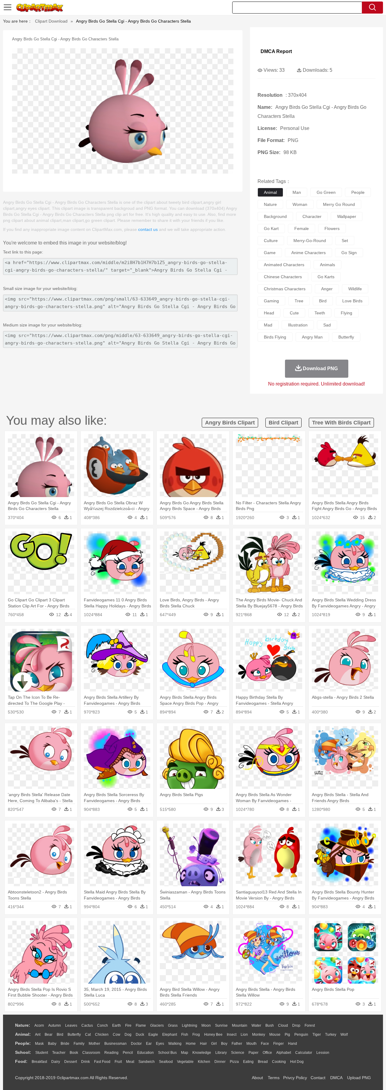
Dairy (55, 1062)
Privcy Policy (295, 1077)
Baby (52, 1043)
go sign (349, 252)
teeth (320, 312)
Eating (248, 1062)
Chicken (102, 1034)
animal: (23, 1034)
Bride (65, 1043)
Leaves (71, 1025)
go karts (326, 276)
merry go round (339, 204)
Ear (149, 1043)
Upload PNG (359, 1077)
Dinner (220, 1062)
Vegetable (185, 1062)
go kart (271, 228)
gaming (271, 300)
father (237, 1043)
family (79, 1043)
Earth (116, 1025)
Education (145, 1053)
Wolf (344, 1034)
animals (327, 264)
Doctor (136, 1043)
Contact (318, 1077)
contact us (148, 229)
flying (346, 312)
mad (268, 325)
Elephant (169, 1034)
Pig (287, 1034)
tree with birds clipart (341, 423)
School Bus (167, 1053)
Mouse (274, 1034)
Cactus (87, 1025)
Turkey (330, 1034)
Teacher (58, 1053)
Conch (102, 1025)
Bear (48, 1034)
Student (41, 1053)
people (358, 192)
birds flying (275, 337)
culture (271, 240)
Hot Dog (297, 1062)
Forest (310, 1025)
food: (21, 1061)
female (301, 228)
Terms (274, 1077)
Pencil (128, 1053)
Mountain (239, 1025)
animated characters (284, 264)
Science (237, 1053)
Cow (116, 1034)
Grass (173, 1025)
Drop (296, 1025)
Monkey (258, 1034)
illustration (298, 325)
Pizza (234, 1062)
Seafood (166, 1062)
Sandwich (146, 1062)
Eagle (153, 1034)
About (257, 1077)
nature (270, 204)
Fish (184, 1034)
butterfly (346, 337)
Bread (263, 1062)
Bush (269, 1025)
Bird (60, 1034)
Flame (141, 1025)
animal (270, 192)
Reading (111, 1053)
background (275, 216)
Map (184, 1053)
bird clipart (283, 423)
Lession (322, 1053)
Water (256, 1025)
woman (300, 204)
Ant (37, 1034)
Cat (88, 1034)
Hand (292, 1043)
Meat (130, 1062)
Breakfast (39, 1062)
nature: (22, 1025)
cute (294, 312)
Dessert (70, 1062)
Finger (278, 1043)
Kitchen (204, 1062)
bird (323, 300)
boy (224, 1043)
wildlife (355, 288)
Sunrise (221, 1025)
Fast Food (102, 1062)
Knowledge (201, 1053)
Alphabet (283, 1053)
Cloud (283, 1025)
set (345, 240)
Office (267, 1053)
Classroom (91, 1053)
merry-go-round (309, 240)
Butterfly (74, 1034)
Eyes (160, 1043)
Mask (39, 1043)
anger (327, 288)
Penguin (301, 1034)
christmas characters (284, 288)
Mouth (251, 1043)
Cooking (279, 1062)
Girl (214, 1043)
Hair (203, 1043)
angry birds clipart (230, 423)
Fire (128, 1025)
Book (74, 1053)
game (270, 252)
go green (326, 192)
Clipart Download (51, 21)
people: (23, 1043)
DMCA (336, 1077)
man (297, 192)
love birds (352, 300)
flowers (332, 228)
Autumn (54, 1025)
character (311, 216)
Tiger (316, 1034)
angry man (312, 337)
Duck (140, 1034)
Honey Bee (213, 1034)
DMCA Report (276, 51)
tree (299, 300)
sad (327, 325)
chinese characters (283, 276)
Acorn (39, 1025)
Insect (231, 1034)
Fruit (118, 1062)
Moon (206, 1025)
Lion (244, 1034)
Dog (128, 1034)
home (191, 1043)
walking (175, 1043)
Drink (85, 1062)
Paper (253, 1053)
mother (94, 1043)
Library (221, 1053)
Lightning (189, 1025)
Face (265, 1043)
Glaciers (157, 1025)
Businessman (115, 1043)
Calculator (303, 1053)
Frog (196, 1034)
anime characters (308, 252)
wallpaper (346, 216)
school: (23, 1052)
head (269, 312)
